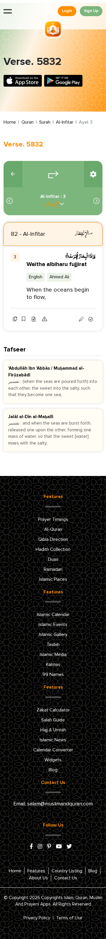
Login (67, 11)
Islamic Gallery (53, 634)
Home (10, 122)
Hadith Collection (53, 549)
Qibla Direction (53, 539)
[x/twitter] (69, 846)
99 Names (53, 674)
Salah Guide (53, 720)
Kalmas (53, 664)
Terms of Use (69, 918)
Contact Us (65, 878)
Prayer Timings (53, 519)
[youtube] (59, 846)
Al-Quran (53, 529)
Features (36, 871)
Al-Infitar (64, 122)
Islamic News (53, 740)
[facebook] (31, 846)
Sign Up (91, 11)
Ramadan (53, 569)
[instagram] (40, 846)
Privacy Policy (37, 918)
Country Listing (67, 871)
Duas (53, 559)
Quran (27, 122)
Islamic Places (53, 579)
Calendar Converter (53, 750)
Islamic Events (53, 624)
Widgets (53, 760)
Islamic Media (53, 654)
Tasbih (53, 644)
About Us (38, 878)
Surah (44, 122)
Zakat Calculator (53, 710)
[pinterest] (49, 846)
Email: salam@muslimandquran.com (53, 804)
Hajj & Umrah (53, 730)
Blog (53, 770)
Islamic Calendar (53, 614)
